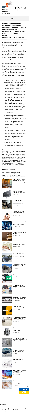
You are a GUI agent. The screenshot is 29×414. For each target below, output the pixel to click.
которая (9, 175)
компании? (23, 173)
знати (18, 172)
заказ (8, 172)
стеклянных (22, 176)
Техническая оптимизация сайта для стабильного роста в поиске (20, 371)
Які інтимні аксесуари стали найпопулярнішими (19, 243)
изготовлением (6, 173)
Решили (12, 176)
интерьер (17, 173)
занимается (14, 172)
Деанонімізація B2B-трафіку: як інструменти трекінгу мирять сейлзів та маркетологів (19, 287)
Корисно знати (7, 37)
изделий (13, 173)
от (19, 175)
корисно (4, 175)
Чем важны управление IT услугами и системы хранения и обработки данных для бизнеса (19, 223)
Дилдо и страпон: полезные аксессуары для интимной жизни (19, 382)
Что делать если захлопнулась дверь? (18, 307)
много (15, 175)
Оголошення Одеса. (7, 409)
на (18, 175)
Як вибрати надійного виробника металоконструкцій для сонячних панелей (19, 255)
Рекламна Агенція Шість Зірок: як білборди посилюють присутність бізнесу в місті (19, 191)
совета (16, 176)
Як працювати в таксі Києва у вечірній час (18, 275)
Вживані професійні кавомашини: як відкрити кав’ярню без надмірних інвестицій (19, 297)
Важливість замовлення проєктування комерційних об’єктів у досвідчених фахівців (20, 340)
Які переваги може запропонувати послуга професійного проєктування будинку (19, 361)
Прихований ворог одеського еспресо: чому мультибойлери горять (19, 202)
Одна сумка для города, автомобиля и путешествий (19, 329)
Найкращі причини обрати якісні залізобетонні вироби (19, 265)
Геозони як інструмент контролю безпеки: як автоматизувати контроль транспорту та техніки (19, 213)
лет (12, 175)
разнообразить (6, 176)
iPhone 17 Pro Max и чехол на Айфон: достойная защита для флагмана (20, 350)
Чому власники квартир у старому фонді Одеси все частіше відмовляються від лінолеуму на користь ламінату (20, 320)
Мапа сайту (3, 404)
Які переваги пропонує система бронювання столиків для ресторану (19, 181)
